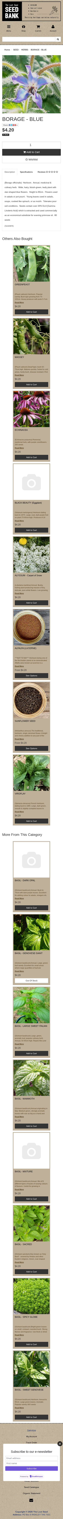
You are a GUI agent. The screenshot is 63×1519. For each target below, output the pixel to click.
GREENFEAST (22, 284)
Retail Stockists (31, 1481)
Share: (6, 125)
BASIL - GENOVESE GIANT (28, 953)
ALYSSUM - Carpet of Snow (28, 575)
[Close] (59, 1443)
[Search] (58, 39)
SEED (16, 50)
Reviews (42, 172)
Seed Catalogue (31, 1487)
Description (10, 172)
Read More (19, 303)
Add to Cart (33, 152)
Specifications (26, 172)
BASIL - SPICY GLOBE (26, 1317)
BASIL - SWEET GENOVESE (29, 1390)
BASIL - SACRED (23, 1244)
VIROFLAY (20, 793)
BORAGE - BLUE (39, 50)
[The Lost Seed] (31, 10)
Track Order (31, 1442)
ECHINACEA (21, 430)
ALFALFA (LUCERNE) (25, 648)
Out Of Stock (32, 980)
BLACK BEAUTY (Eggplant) (28, 502)
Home (7, 50)
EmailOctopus (37, 1476)
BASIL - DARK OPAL (25, 880)
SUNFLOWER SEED (25, 721)
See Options (31, 675)
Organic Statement (31, 1493)
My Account (31, 1436)
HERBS (24, 50)
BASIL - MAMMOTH (25, 1098)
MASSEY (19, 357)
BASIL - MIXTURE (24, 1171)
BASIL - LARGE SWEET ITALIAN (31, 1026)
